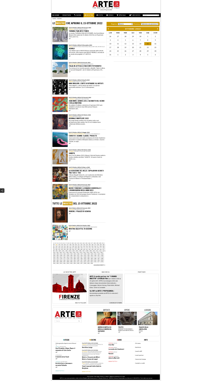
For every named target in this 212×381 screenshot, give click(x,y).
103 (70, 251)
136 (78, 254)
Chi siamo (138, 343)
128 (101, 252)
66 (70, 247)
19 (97, 243)
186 (95, 258)
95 (98, 249)
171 (95, 257)
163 (68, 257)
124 (88, 252)
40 (103, 244)
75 (95, 247)
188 (102, 258)
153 (85, 255)
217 (98, 261)
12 (78, 243)
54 (89, 246)
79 (53, 249)
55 (92, 246)
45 (64, 246)
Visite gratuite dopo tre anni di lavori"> (66, 347)
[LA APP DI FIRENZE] (70, 303)
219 (54, 263)
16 (89, 243)
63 (62, 247)
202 (99, 260)
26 (64, 244)
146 (61, 255)
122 (81, 252)
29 (73, 244)
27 (67, 244)
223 (68, 263)
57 (98, 246)
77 (100, 247)
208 (68, 261)
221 (61, 263)
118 (67, 252)
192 (64, 260)
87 (76, 249)
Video (111, 15)
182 (81, 258)
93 (92, 249)
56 (95, 246)
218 (102, 261)
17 (92, 243)
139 (88, 254)
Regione (114, 24)
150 (75, 255)
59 (103, 246)
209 (71, 261)
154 (88, 255)
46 (67, 246)
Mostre (89, 15)
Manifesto (138, 347)
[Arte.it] (106, 4)
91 (87, 249)
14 (83, 243)
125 (91, 252)
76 (98, 247)
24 (59, 244)
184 (88, 258)
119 (71, 252)
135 (75, 254)
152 (81, 255)
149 (71, 255)
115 (57, 252)
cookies (107, 376)
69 (78, 247)
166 (78, 257)
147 (64, 255)
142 (99, 254)
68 (76, 247)
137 (81, 254)
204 (54, 261)
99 (56, 251)
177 (64, 258)
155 (92, 255)
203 (102, 260)
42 (56, 246)
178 (68, 258)
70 (81, 247)
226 (78, 263)
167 (81, 257)
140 (92, 254)
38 (98, 244)
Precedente (108, 29)
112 (100, 251)
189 (54, 260)
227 (81, 263)
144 (54, 255)
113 (104, 251)
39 (100, 244)
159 (54, 257)
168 (85, 257)
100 (60, 251)
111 (97, 251)
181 (78, 258)
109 (90, 251)
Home (56, 15)
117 (64, 252)
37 (95, 244)
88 (78, 249)
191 (61, 260)
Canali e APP (138, 351)
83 (64, 249)
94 (95, 249)
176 (61, 258)
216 (95, 261)
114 (54, 252)
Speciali (122, 15)
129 (54, 254)
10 (72, 243)
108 (87, 251)
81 (59, 249)
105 (77, 251)
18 (94, 243)
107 (84, 251)
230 (92, 263)
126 (95, 252)
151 (78, 255)
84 (67, 249)
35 (89, 244)
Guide (78, 15)
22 (53, 244)
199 (88, 260)
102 (66, 251)
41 (53, 246)
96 (100, 249)
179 (71, 258)
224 (71, 263)
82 (62, 249)
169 (88, 257)
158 (102, 255)
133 (68, 254)
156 (95, 255)
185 (92, 258)
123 (84, 252)
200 (92, 260)
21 (103, 243)
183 (85, 258)
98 (53, 251)
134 (71, 254)
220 (58, 263)
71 (84, 247)
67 (73, 247)
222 (64, 263)
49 (76, 246)
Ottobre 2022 (133, 28)
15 (86, 243)
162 (64, 257)
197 (81, 260)
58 (100, 246)
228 (85, 263)
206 (61, 261)
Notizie (67, 15)
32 (81, 244)
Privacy (102, 376)
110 (94, 251)
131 (61, 254)
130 (58, 254)
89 (81, 249)
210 (75, 261)
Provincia (136, 24)
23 (56, 244)
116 (61, 252)
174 (54, 258)
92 (89, 249)
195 (75, 260)
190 (58, 260)
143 (102, 254)
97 (103, 249)
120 (74, 252)
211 (78, 261)
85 (70, 249)
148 (68, 255)
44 (62, 246)
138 (85, 254)
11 (75, 243)
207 (64, 261)
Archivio (136, 15)
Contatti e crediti (140, 363)
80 (56, 249)
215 (92, 261)
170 (92, 257)
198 (85, 260)
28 (70, 244)
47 (70, 246)
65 (67, 247)
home (54, 18)
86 (73, 249)
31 (78, 244)
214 (88, 261)
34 (87, 244)
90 (84, 249)
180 (75, 258)
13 (80, 243)
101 (63, 251)
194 (71, 260)
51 (81, 246)
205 (58, 261)
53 (87, 246)
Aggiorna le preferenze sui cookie (117, 376)
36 (92, 244)
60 (53, 247)
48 (73, 246)
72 (87, 247)
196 (78, 260)
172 (99, 257)
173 (102, 257)
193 (68, 260)
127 (98, 252)
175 (58, 258)
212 (81, 261)
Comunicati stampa (140, 359)
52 (84, 246)
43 (59, 246)
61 (56, 247)
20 (100, 243)
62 (59, 247)
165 (75, 257)
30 (76, 244)
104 (73, 251)
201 (95, 260)
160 (58, 257)
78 (103, 247)
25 (62, 244)
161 (61, 257)
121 (77, 252)
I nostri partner (139, 355)
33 (84, 244)
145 (58, 255)
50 (78, 246)
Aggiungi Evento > (99, 265)
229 (88, 263)
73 (89, 247)
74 (92, 247)
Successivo (157, 29)
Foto (101, 15)
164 (71, 257)
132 (64, 254)
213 (85, 261)
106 (80, 251)
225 (75, 263)
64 (64, 247)
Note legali (96, 376)
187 (99, 258)
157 (99, 255)
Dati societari (90, 376)
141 (95, 254)
